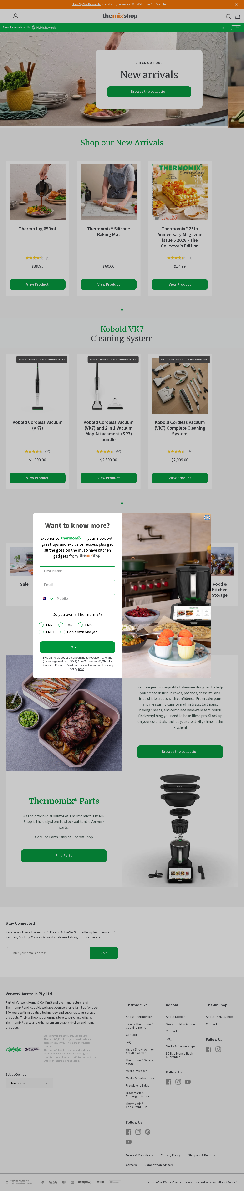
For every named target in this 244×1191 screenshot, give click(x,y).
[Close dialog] (207, 517)
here (81, 669)
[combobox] (47, 598)
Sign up (77, 647)
